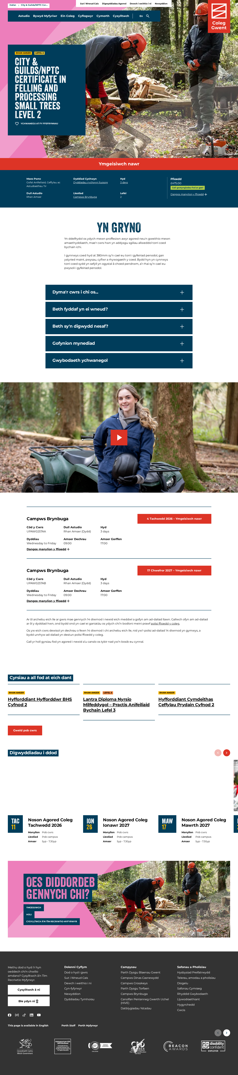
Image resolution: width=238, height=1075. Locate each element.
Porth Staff (68, 1026)
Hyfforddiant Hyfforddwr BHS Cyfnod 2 (40, 702)
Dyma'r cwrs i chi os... (75, 292)
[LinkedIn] (31, 1015)
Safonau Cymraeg (189, 988)
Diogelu (182, 983)
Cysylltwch (121, 16)
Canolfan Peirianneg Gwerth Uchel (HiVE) (145, 1001)
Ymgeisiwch (33, 907)
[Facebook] (9, 1015)
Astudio (24, 16)
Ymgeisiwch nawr (119, 164)
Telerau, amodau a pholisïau (196, 978)
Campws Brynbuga (85, 197)
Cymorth (103, 16)
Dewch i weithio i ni (140, 3)
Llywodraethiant (188, 999)
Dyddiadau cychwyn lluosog (90, 183)
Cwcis (181, 1010)
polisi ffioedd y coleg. (165, 623)
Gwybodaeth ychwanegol (80, 360)
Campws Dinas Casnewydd (140, 978)
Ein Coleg (68, 16)
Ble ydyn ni (26, 1001)
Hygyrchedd (186, 1005)
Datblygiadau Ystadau (136, 1008)
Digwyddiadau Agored (114, 3)
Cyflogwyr (85, 16)
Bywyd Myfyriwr (45, 16)
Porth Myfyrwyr (88, 1026)
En (141, 16)
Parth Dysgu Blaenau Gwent (140, 972)
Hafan (13, 5)
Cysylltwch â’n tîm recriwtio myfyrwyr (51, 921)
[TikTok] (24, 1015)
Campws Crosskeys (134, 983)
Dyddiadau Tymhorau (79, 999)
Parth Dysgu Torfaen (135, 988)
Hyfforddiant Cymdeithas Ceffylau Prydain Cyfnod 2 (186, 702)
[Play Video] (119, 437)
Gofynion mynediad (73, 343)
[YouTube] (39, 1015)
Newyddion (161, 3)
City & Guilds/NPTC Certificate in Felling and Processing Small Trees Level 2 (34, 5)
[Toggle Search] (148, 16)
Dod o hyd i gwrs (76, 972)
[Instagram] (17, 1015)
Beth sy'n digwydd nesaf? (80, 326)
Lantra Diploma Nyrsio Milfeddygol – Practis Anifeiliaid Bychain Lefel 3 (116, 705)
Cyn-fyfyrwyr (73, 988)
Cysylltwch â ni (29, 990)
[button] (189, 194)
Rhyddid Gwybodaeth (192, 994)
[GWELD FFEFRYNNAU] (214, 1070)
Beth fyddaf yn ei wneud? (80, 309)
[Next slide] (226, 752)
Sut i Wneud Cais (89, 3)
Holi (29, 914)
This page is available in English (28, 1026)
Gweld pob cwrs (25, 730)
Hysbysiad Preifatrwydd (193, 972)
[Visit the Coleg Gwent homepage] (219, 16)
